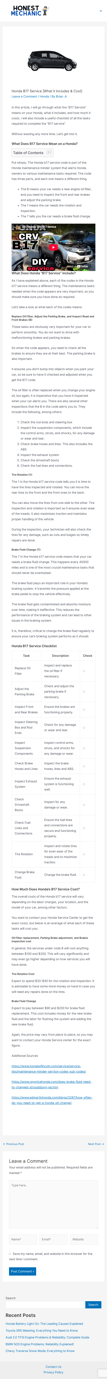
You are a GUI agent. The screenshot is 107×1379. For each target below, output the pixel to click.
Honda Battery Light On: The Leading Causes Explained (44, 1324)
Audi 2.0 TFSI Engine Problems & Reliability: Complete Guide (47, 1337)
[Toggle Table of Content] (48, 152)
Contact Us (53, 1367)
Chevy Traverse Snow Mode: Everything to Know (40, 1351)
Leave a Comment (24, 96)
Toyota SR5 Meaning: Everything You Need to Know (42, 1330)
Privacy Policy (53, 1372)
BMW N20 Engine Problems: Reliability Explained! (40, 1344)
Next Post (96, 1144)
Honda (44, 96)
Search (11, 1298)
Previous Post (13, 1144)
